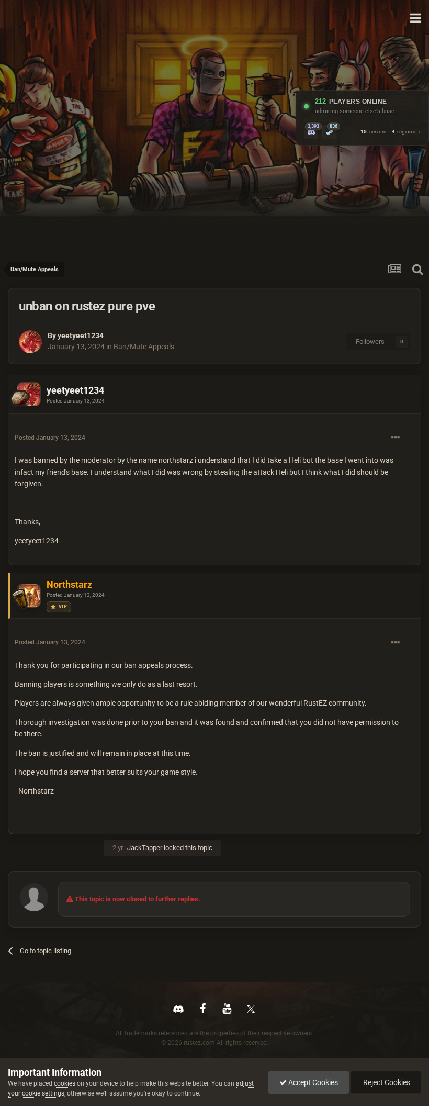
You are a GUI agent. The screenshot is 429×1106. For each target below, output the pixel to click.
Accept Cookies (312, 1082)
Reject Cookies (386, 1082)
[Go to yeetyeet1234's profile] (30, 341)
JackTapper (144, 848)
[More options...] (395, 437)
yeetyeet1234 (81, 335)
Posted (76, 401)
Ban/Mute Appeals (144, 346)
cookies (64, 1083)
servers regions (387, 132)
